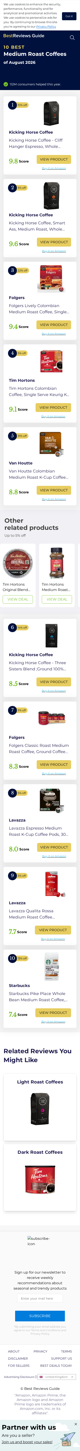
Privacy (40, 1351)
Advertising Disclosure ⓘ (20, 1377)
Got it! (69, 16)
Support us (61, 1359)
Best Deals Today (56, 1366)
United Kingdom (56, 1377)
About (14, 1351)
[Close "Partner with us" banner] (75, 1424)
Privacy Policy (46, 26)
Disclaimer (18, 1359)
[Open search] (72, 37)
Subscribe (40, 1316)
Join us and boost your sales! (27, 1442)
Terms (66, 1351)
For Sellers (19, 1366)
